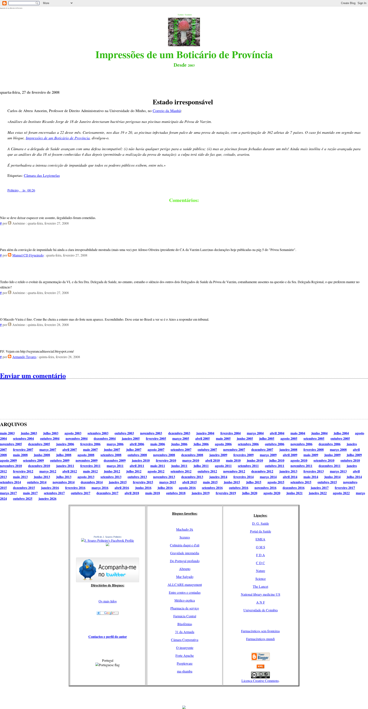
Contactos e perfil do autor (107, 636)
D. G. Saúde (260, 523)
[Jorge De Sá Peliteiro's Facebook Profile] (107, 540)
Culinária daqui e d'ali (184, 545)
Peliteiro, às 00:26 (21, 190)
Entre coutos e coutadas (185, 592)
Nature (260, 570)
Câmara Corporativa (184, 639)
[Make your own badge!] (107, 545)
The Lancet (260, 586)
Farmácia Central (184, 616)
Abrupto (184, 568)
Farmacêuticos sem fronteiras (260, 631)
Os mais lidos (108, 601)
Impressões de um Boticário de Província (58, 137)
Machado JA (184, 529)
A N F (260, 602)
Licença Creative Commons (260, 680)
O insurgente (184, 647)
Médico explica (184, 600)
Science (260, 578)
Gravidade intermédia (184, 553)
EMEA (260, 539)
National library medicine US (260, 594)
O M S (260, 547)
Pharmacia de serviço (184, 608)
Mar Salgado (184, 576)
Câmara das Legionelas (42, 175)
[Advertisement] (184, 696)
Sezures (185, 537)
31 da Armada (184, 632)
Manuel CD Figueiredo (28, 255)
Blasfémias (184, 624)
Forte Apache (184, 655)
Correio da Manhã (167, 110)
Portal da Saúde (260, 531)
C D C (260, 563)
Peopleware (185, 663)
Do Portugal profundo (185, 561)
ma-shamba (184, 671)
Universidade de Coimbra (260, 610)
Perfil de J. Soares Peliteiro (107, 537)
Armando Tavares (24, 356)
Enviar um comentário (33, 375)
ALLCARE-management (185, 584)
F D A (260, 555)
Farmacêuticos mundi (260, 639)
